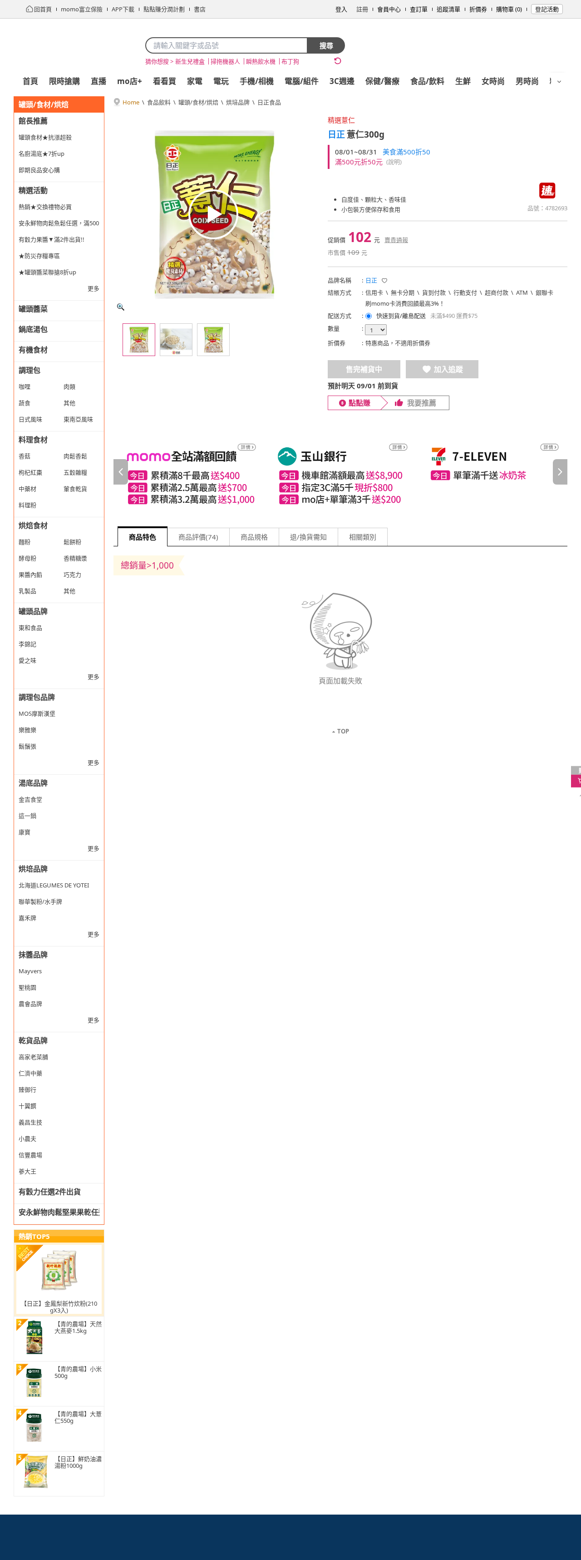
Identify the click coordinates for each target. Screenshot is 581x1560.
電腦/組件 (302, 81)
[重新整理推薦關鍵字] (337, 60)
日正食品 (269, 102)
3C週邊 (342, 81)
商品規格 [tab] (254, 536)
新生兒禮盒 (190, 61)
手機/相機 (257, 81)
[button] (384, 280)
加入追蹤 (448, 369)
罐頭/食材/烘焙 (198, 102)
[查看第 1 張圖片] (139, 339)
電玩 (221, 81)
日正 (336, 134)
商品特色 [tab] (142, 536)
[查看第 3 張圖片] (213, 339)
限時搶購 (64, 81)
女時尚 (493, 81)
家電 (194, 81)
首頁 (30, 81)
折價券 (478, 9)
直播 (98, 81)
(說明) (394, 162)
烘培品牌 (238, 102)
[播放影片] (213, 214)
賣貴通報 (396, 240)
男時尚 (527, 81)
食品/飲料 (427, 81)
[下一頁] (560, 472)
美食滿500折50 (406, 151)
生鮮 (463, 81)
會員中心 (389, 9)
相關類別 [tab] (362, 536)
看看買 (164, 81)
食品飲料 (159, 102)
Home (131, 102)
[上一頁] (120, 472)
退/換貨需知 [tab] (308, 536)
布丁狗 (290, 61)
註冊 (362, 9)
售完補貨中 (364, 369)
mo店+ (129, 81)
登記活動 (547, 9)
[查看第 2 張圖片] (176, 339)
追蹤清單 (448, 9)
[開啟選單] (559, 82)
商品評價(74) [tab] (198, 536)
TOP (343, 731)
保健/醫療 (382, 81)
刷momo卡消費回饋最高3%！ (405, 303)
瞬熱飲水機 (261, 61)
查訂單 (419, 9)
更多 (93, 288)
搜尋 (326, 45)
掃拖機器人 (225, 61)
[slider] (340, 472)
